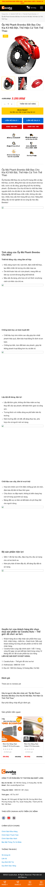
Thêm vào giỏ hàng (28, 104)
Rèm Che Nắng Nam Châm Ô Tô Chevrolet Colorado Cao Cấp (31, 746)
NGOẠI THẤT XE (16, 14)
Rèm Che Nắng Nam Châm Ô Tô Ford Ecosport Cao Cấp (11, 746)
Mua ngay (22, 111)
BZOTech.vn (22, 877)
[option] (8, 83)
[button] (41, 738)
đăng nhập (13, 703)
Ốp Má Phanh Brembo (30, 14)
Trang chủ (5, 14)
